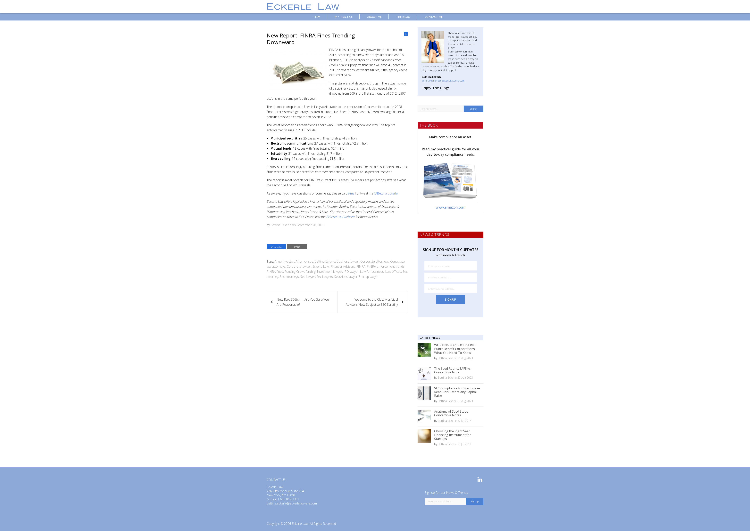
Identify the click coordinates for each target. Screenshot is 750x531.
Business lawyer (348, 261)
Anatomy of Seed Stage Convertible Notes (451, 413)
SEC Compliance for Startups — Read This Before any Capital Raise (457, 392)
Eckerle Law (320, 266)
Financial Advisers (342, 266)
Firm (316, 17)
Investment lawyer (329, 271)
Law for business (372, 271)
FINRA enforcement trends (385, 266)
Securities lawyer (345, 276)
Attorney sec (304, 261)
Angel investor (284, 261)
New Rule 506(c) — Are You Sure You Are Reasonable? (303, 302)
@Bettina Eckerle (386, 193)
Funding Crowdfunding (300, 271)
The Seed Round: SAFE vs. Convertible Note (452, 370)
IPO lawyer (351, 271)
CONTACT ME (434, 17)
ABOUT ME (374, 17)
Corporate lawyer (299, 266)
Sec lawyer (307, 276)
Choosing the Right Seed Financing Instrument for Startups (452, 435)
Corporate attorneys (374, 261)
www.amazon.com (450, 207)
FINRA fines (275, 271)
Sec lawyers (324, 276)
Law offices (393, 271)
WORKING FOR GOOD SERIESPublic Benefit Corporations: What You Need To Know (455, 349)
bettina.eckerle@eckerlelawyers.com (442, 80)
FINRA (360, 266)
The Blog (403, 17)
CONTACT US (276, 480)
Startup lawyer (369, 276)
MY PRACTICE (344, 17)
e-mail (351, 193)
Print (297, 247)
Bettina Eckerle (281, 225)
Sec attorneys (289, 276)
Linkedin (277, 247)
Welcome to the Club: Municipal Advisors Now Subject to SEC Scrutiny (372, 302)
